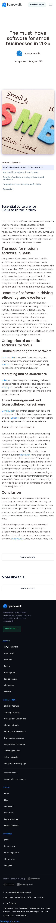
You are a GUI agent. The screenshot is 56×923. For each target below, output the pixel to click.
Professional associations (15, 731)
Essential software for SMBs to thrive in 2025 (23, 167)
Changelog (9, 685)
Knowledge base (11, 852)
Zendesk (15, 417)
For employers (10, 672)
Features (8, 659)
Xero (14, 357)
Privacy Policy (8, 897)
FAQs (6, 840)
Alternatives (9, 859)
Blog (6, 800)
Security (7, 691)
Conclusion (8, 189)
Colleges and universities (15, 718)
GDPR (29, 897)
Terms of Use (38, 897)
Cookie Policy (20, 897)
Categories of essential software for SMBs (22, 184)
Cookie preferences (9, 921)
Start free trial (12, 628)
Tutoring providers (12, 750)
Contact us (8, 806)
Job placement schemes (14, 744)
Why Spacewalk (11, 647)
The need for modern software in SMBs (20, 172)
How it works (9, 653)
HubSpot (6, 380)
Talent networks (11, 757)
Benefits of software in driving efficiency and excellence (23, 178)
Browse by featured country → (15, 779)
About (6, 793)
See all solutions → (11, 773)
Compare (8, 865)
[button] (51, 5)
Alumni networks (11, 725)
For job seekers (10, 679)
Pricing (7, 666)
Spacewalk (24, 454)
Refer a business (11, 825)
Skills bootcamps (11, 706)
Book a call (8, 812)
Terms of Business (9, 903)
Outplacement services (14, 738)
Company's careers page (15, 763)
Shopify (5, 387)
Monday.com (9, 410)
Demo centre (9, 846)
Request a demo (11, 819)
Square (5, 364)
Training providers (12, 712)
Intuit (4, 357)
